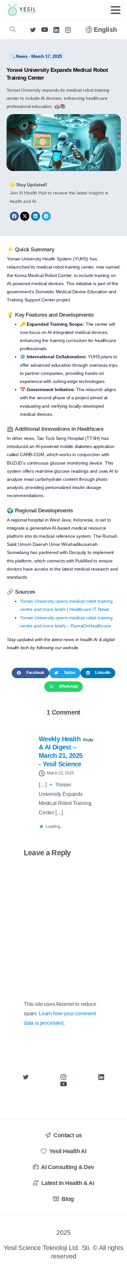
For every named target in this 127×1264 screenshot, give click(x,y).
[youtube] (44, 29)
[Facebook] (14, 216)
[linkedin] (56, 29)
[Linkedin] (35, 216)
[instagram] (68, 29)
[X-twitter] (24, 216)
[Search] (13, 29)
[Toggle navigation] (115, 10)
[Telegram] (46, 216)
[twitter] (33, 29)
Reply (88, 740)
